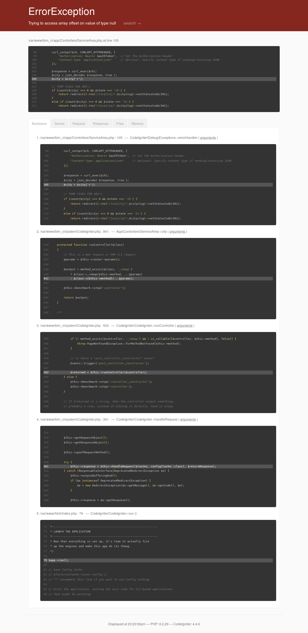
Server (60, 123)
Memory (138, 123)
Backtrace (39, 123)
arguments (208, 137)
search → (132, 23)
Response (100, 123)
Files (120, 123)
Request (78, 123)
